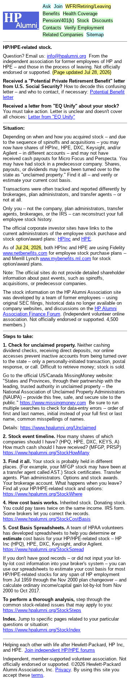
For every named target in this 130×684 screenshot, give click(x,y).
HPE (86, 239)
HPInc (64, 239)
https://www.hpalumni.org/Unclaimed (58, 427)
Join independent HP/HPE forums (60, 650)
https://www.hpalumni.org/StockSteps (42, 610)
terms (37, 675)
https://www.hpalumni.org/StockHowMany (46, 452)
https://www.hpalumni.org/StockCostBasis (47, 519)
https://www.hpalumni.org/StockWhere (42, 494)
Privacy (63, 669)
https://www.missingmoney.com (53, 402)
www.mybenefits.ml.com (65, 258)
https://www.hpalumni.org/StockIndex (42, 630)
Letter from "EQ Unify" (51, 117)
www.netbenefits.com (25, 253)
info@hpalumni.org (66, 56)
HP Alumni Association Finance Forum (60, 311)
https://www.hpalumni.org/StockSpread (43, 549)
